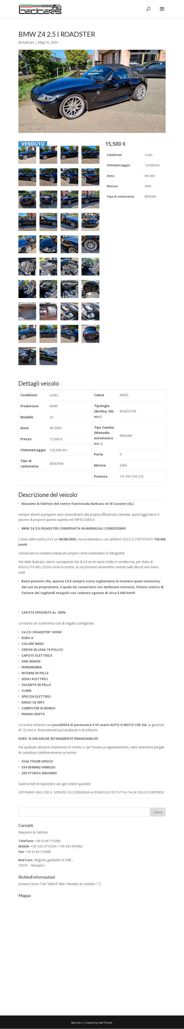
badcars (28, 42)
